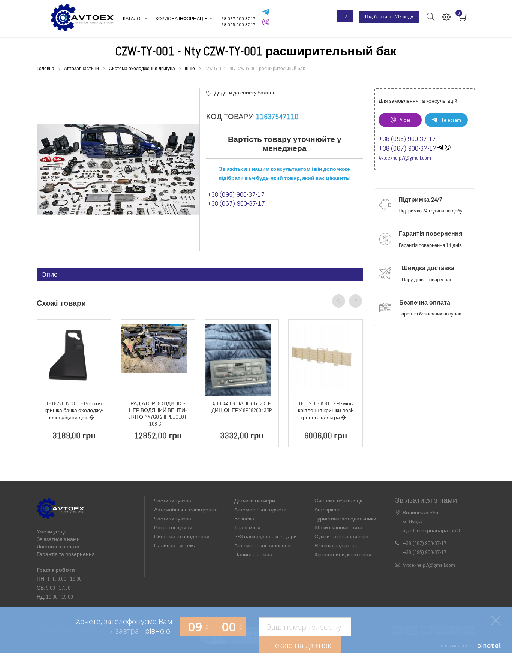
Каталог (133, 10)
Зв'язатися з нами (58, 539)
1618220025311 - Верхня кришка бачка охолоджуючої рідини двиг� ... (74, 410)
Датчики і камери (254, 500)
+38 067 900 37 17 (237, 19)
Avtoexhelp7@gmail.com (405, 157)
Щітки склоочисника (338, 527)
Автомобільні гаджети (260, 509)
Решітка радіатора (336, 545)
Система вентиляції (338, 500)
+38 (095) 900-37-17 (236, 194)
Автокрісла (327, 509)
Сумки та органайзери (341, 536)
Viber (405, 120)
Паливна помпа (253, 554)
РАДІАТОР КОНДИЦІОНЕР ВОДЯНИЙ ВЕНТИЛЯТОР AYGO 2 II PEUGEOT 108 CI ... (158, 413)
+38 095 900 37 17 (237, 25)
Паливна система (175, 545)
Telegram (451, 120)
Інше (190, 69)
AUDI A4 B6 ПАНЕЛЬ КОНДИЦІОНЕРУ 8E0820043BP (241, 407)
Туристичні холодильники (345, 518)
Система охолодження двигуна (142, 69)
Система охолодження (182, 536)
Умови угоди (52, 531)
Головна (46, 69)
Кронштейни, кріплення (342, 554)
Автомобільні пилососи (262, 545)
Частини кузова (172, 500)
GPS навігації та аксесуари (265, 536)
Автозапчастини (82, 69)
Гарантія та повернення (66, 554)
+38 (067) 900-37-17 (236, 203)
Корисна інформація (149, 27)
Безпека (244, 518)
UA (344, 16)
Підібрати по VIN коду (389, 17)
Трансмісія (247, 527)
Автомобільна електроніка (186, 509)
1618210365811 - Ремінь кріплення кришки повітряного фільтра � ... (325, 410)
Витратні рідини (173, 527)
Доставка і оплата (58, 546)
